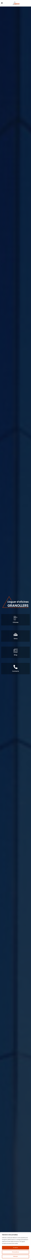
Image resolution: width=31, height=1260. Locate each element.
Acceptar (15, 1248)
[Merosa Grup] (16, 3)
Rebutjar (15, 1256)
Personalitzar (15, 1252)
